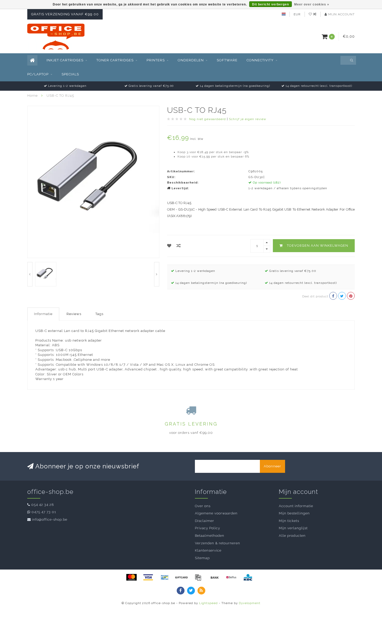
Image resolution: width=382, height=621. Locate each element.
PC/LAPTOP (38, 74)
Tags (99, 314)
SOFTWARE (227, 60)
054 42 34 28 (42, 505)
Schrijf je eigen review (247, 119)
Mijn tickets (289, 521)
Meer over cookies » (311, 4)
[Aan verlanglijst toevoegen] (169, 245)
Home (32, 95)
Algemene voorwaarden (216, 513)
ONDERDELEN (191, 60)
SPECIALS (70, 74)
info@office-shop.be (49, 519)
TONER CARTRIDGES (115, 60)
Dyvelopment (249, 603)
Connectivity (260, 60)
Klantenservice (208, 550)
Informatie (43, 314)
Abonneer (272, 466)
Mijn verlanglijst (293, 528)
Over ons (202, 506)
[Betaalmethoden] (131, 577)
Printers (156, 60)
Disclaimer (204, 521)
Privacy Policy (207, 528)
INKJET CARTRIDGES (65, 60)
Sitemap (202, 558)
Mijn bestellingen (294, 513)
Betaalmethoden (209, 536)
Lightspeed (208, 603)
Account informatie (296, 506)
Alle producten (292, 536)
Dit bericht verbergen (270, 4)
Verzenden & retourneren (217, 543)
